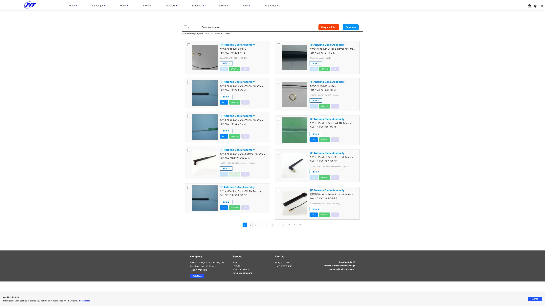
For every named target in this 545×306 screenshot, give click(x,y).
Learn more (84, 300)
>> (300, 225)
